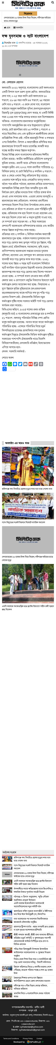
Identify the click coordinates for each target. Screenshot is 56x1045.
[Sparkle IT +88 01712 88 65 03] (35, 1042)
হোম (8, 27)
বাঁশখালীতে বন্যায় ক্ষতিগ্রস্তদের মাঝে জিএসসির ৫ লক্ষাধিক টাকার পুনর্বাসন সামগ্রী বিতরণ (33, 890)
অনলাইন (19, 27)
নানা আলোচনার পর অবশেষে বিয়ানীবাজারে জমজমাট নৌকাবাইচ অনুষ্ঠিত (31, 920)
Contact (39, 1039)
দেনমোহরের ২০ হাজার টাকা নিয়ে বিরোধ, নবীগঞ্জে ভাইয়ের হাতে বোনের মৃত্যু (34, 875)
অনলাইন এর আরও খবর (17, 443)
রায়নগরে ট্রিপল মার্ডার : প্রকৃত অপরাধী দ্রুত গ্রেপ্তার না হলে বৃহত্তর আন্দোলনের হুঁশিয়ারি (34, 928)
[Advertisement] (28, 408)
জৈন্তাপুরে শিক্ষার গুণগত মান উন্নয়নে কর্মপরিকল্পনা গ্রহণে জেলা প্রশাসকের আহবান (32, 979)
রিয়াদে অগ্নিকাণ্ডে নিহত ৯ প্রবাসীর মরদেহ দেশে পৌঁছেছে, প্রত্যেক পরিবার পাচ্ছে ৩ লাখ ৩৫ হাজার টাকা (33, 970)
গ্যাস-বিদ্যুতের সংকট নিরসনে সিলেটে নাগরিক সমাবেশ (23, 522)
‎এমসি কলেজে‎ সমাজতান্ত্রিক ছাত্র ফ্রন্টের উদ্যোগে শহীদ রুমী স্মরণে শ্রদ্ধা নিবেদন (33, 883)
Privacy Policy (28, 1039)
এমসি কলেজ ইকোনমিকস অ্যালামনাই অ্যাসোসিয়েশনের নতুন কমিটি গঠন (31, 901)
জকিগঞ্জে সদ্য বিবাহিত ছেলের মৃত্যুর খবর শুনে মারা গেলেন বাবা (27, 488)
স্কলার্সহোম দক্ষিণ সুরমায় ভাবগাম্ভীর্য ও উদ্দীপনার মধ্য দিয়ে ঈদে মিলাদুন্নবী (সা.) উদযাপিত (33, 913)
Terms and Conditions (11, 1039)
